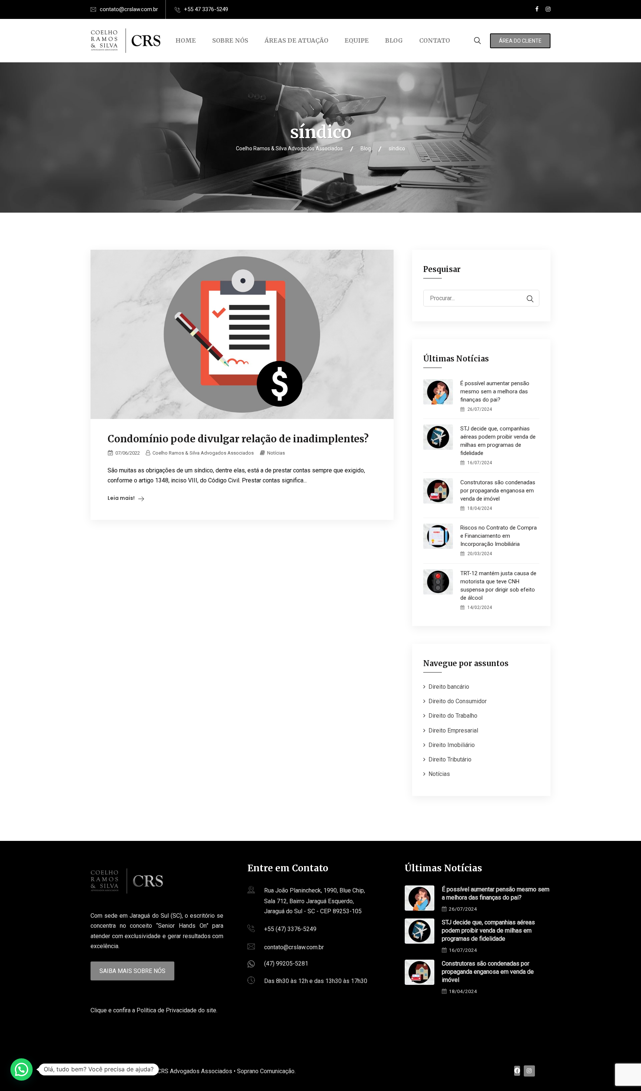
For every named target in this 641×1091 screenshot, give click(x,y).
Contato (434, 40)
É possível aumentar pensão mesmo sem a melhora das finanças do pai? (494, 391)
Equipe (357, 40)
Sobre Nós (230, 40)
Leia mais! (121, 498)
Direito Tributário (449, 759)
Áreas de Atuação (296, 40)
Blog (394, 40)
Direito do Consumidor (457, 701)
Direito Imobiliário (451, 744)
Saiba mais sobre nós (132, 970)
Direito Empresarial (453, 730)
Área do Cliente (520, 41)
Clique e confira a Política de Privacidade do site (153, 1010)
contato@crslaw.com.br (129, 9)
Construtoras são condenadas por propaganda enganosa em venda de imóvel (497, 490)
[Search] (526, 299)
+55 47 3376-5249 (206, 9)
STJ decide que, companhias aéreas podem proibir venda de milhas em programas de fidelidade (498, 440)
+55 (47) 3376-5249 (290, 929)
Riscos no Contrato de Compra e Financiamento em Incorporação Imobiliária (498, 535)
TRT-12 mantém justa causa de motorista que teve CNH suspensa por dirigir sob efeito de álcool (498, 585)
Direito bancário (448, 686)
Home (185, 40)
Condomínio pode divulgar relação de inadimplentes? (238, 439)
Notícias (276, 453)
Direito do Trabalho (452, 715)
